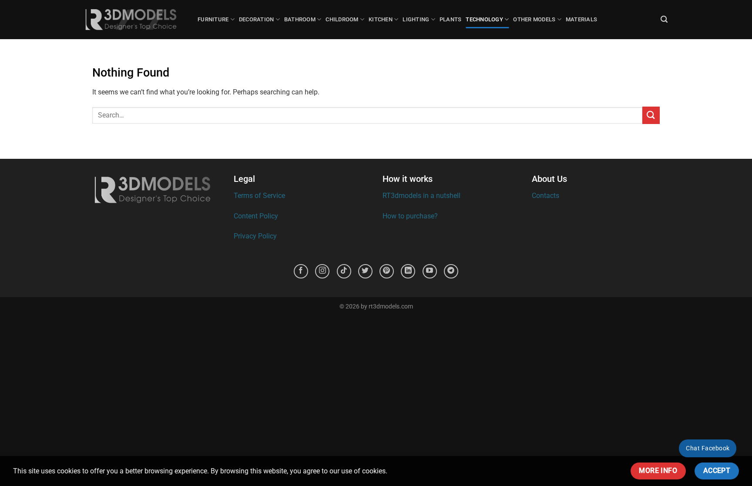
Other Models (534, 19)
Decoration (256, 19)
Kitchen (381, 19)
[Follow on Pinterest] (386, 271)
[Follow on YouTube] (430, 271)
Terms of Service (259, 195)
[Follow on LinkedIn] (408, 271)
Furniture (213, 19)
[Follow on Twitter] (365, 271)
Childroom (342, 19)
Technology (484, 19)
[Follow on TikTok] (344, 271)
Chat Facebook (707, 448)
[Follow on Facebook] (301, 271)
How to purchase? (410, 216)
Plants (451, 19)
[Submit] (651, 115)
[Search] (664, 19)
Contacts (545, 195)
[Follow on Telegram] (451, 271)
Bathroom (300, 19)
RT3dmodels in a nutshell (421, 195)
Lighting (416, 19)
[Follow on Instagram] (322, 271)
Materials (581, 19)
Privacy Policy (255, 236)
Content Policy (256, 216)
